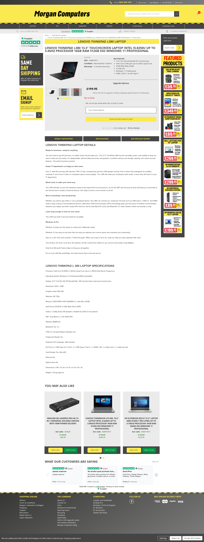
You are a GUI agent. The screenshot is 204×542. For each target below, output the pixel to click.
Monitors (82, 26)
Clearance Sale (168, 26)
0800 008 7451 (123, 2)
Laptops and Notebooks (102, 500)
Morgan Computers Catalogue (31, 505)
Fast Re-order (167, 3)
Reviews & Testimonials (66, 508)
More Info (55, 450)
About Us (61, 500)
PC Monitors (98, 508)
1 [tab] (58, 98)
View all (155, 461)
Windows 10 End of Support (104, 505)
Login (151, 3)
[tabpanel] (51, 92)
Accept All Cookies (192, 538)
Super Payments (25, 518)
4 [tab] (67, 98)
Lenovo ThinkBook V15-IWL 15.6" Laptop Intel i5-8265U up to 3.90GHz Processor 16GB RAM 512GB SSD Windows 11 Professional (102, 423)
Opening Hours (63, 510)
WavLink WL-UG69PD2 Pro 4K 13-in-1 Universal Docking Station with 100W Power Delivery (63, 421)
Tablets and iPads (100, 513)
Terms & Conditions (27, 503)
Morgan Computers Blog (67, 525)
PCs (57, 26)
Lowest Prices (129, 31)
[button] (173, 79)
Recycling (61, 513)
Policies (22, 500)
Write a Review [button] (134, 128)
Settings (163, 538)
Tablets (109, 26)
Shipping (23, 508)
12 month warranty (178, 31)
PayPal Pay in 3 (25, 515)
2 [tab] (61, 98)
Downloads (61, 518)
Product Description (64, 139)
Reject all (176, 538)
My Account (142, 3)
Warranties (23, 513)
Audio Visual (137, 26)
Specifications (102, 139)
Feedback (61, 515)
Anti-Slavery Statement (66, 522)
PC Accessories (99, 510)
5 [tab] (70, 98)
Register (156, 3)
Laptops (33, 26)
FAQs (59, 505)
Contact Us (178, 3)
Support (22, 510)
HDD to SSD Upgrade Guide (68, 520)
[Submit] (179, 48)
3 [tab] (64, 98)
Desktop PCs (98, 503)
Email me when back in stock (121, 119)
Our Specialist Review (140, 139)
